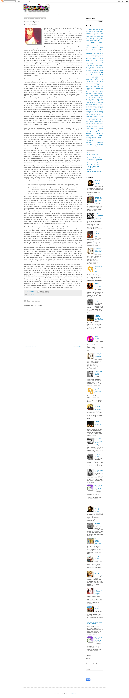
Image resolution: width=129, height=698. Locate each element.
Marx (88, 97)
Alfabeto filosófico (93, 29)
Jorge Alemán (89, 81)
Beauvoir (93, 36)
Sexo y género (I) (98, 269)
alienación (98, 131)
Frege (95, 60)
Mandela (95, 93)
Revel (93, 111)
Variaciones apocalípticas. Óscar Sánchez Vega (94, 163)
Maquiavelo (100, 93)
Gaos (96, 63)
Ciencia (101, 44)
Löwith (95, 90)
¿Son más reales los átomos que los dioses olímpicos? (99, 591)
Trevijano (88, 128)
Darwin (87, 49)
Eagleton (101, 51)
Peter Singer (93, 106)
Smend (87, 119)
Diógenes (96, 51)
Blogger (74, 693)
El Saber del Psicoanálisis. (98, 251)
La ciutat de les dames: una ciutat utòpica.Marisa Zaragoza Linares (94, 154)
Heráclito (96, 74)
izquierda (100, 137)
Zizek (90, 132)
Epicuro (101, 53)
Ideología (95, 78)
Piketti (101, 106)
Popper (101, 107)
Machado (95, 91)
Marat (87, 95)
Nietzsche (100, 101)
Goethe (96, 65)
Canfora (91, 40)
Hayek (96, 72)
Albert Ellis (95, 28)
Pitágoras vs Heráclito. (98, 573)
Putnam (90, 109)
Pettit (98, 106)
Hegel (101, 72)
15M (87, 28)
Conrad (87, 47)
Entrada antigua (77, 346)
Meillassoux (100, 97)
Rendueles (88, 111)
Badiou (101, 33)
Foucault (97, 58)
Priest (87, 109)
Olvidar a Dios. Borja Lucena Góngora (94, 172)
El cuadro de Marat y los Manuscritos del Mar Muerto (99, 317)
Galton (92, 63)
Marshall (101, 95)
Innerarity (101, 77)
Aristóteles (88, 33)
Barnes (101, 34)
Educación (90, 53)
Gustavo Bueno (93, 69)
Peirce (87, 106)
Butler (101, 38)
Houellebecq (95, 76)
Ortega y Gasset (99, 102)
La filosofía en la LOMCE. (99, 234)
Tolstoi (93, 126)
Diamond (88, 51)
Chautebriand (89, 44)
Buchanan (92, 38)
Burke (97, 38)
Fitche (93, 58)
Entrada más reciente (30, 346)
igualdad (94, 137)
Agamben (90, 28)
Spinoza (32, 294)
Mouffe (101, 99)
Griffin (94, 67)
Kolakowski (88, 84)
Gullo (98, 67)
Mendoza (88, 99)
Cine (87, 46)
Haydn (91, 72)
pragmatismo (99, 142)
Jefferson (101, 79)
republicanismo (99, 144)
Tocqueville (88, 126)
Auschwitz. (98, 300)
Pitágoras (92, 107)
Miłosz (97, 99)
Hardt (87, 72)
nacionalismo (90, 141)
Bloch (102, 36)
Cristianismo (94, 47)
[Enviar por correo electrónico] (41, 292)
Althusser (101, 29)
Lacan (97, 85)
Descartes (100, 49)
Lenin (98, 86)
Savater (93, 114)
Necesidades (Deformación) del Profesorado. (94, 623)
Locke (102, 88)
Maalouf (101, 90)
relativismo (89, 144)
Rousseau (95, 113)
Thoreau (101, 124)
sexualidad (88, 146)
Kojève (101, 83)
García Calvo (100, 63)
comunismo (99, 133)
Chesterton (95, 44)
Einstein (97, 53)
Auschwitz (95, 33)
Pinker (87, 107)
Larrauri (88, 86)
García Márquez (90, 65)
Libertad (97, 88)
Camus (87, 40)
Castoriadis (100, 42)
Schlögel (101, 114)
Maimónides (88, 93)
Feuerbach (100, 56)
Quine (94, 109)
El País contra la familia (99, 470)
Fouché (101, 58)
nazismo (101, 140)
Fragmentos (89, 60)
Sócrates (101, 121)
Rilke (96, 111)
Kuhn (93, 84)
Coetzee (101, 45)
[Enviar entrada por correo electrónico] (38, 291)
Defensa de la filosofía (98, 486)
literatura (100, 139)
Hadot (90, 70)
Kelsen (98, 83)
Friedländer (88, 62)
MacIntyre (88, 91)
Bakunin (95, 34)
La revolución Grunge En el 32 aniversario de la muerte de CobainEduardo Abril (94, 159)
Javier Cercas (94, 79)
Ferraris (94, 56)
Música (91, 101)
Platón (97, 107)
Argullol (101, 31)
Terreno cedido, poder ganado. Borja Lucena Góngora (93, 168)
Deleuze (93, 49)
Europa (96, 55)
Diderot (92, 51)
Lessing (92, 88)
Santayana (88, 114)
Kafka (91, 83)
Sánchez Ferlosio (94, 121)
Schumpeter (96, 116)
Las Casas (93, 86)
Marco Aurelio (94, 95)
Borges (87, 38)
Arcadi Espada (95, 31)
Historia (101, 74)
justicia (87, 139)
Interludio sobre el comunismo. (98, 285)
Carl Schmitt (90, 42)
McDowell (94, 97)
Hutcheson (88, 77)
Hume (102, 76)
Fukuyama (94, 62)
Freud (101, 60)
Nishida (87, 102)
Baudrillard (88, 36)
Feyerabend (89, 58)
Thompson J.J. (94, 124)
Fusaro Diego (100, 62)
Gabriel (88, 64)
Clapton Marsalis (94, 45)
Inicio (54, 346)
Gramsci (101, 65)
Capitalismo (98, 40)
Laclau (101, 84)
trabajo (96, 146)
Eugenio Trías (90, 55)
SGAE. (97, 337)
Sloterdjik (101, 118)
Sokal (90, 119)
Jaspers (87, 79)
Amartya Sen (89, 31)
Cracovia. (97, 557)
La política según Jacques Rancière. (99, 216)
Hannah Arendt (98, 70)
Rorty (90, 113)
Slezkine (96, 118)
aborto (94, 131)
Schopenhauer (89, 116)
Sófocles (88, 123)
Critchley (101, 47)
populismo (88, 142)
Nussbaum (92, 102)
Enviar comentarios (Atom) (39, 349)
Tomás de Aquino (99, 126)
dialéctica (100, 135)
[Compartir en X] (44, 292)
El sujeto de (98, 373)
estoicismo (88, 137)
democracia (89, 135)
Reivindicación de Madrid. (98, 608)
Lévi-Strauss (89, 90)
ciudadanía (89, 133)
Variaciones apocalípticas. (98, 199)
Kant (94, 83)
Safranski (101, 113)
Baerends (88, 34)
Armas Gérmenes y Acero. (98, 407)
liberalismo (93, 139)
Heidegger (89, 74)
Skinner (91, 118)
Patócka (95, 104)
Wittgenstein (99, 130)
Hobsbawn (88, 76)
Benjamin (98, 36)
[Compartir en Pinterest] (48, 292)
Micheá (93, 99)
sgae (92, 146)
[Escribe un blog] (43, 292)
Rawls (102, 109)
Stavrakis (98, 119)
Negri (95, 101)
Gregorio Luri (89, 67)
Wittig (87, 131)
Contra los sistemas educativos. (98, 182)
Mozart (87, 100)
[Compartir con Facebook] (46, 292)
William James (90, 130)
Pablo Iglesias (89, 104)
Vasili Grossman (99, 128)
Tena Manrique (95, 123)
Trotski (92, 128)
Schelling (97, 114)
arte (102, 131)
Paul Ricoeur (100, 104)
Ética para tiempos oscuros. (98, 541)
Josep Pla (95, 81)
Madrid (101, 91)
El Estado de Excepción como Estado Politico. (98, 441)
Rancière (98, 109)
